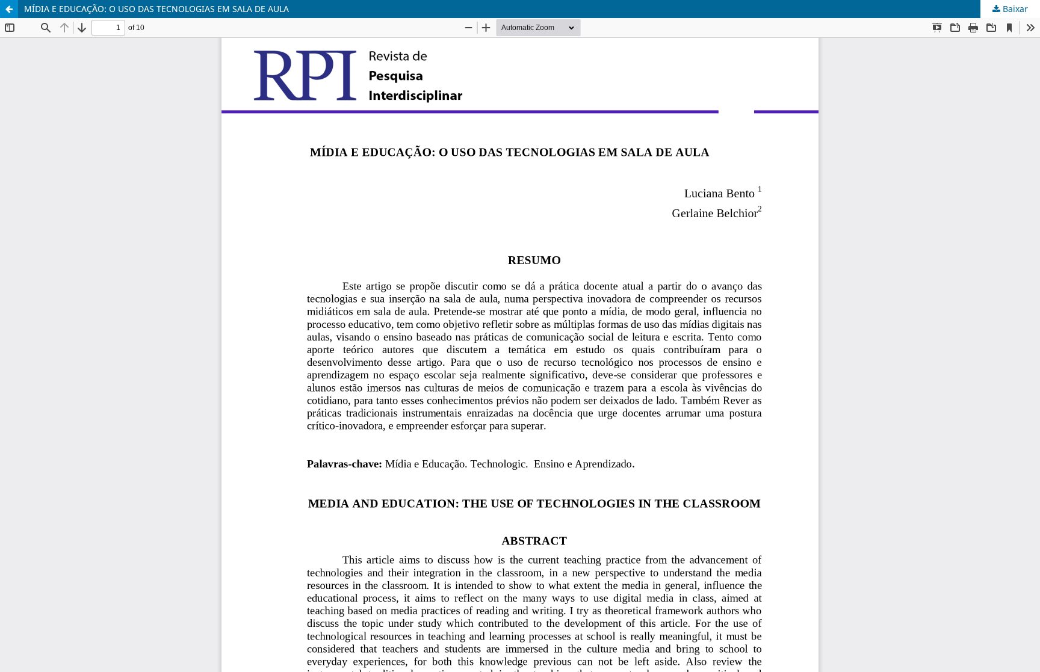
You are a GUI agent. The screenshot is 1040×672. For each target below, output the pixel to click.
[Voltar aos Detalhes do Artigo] (9, 9)
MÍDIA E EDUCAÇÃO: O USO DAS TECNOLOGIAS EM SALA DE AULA (156, 8)
